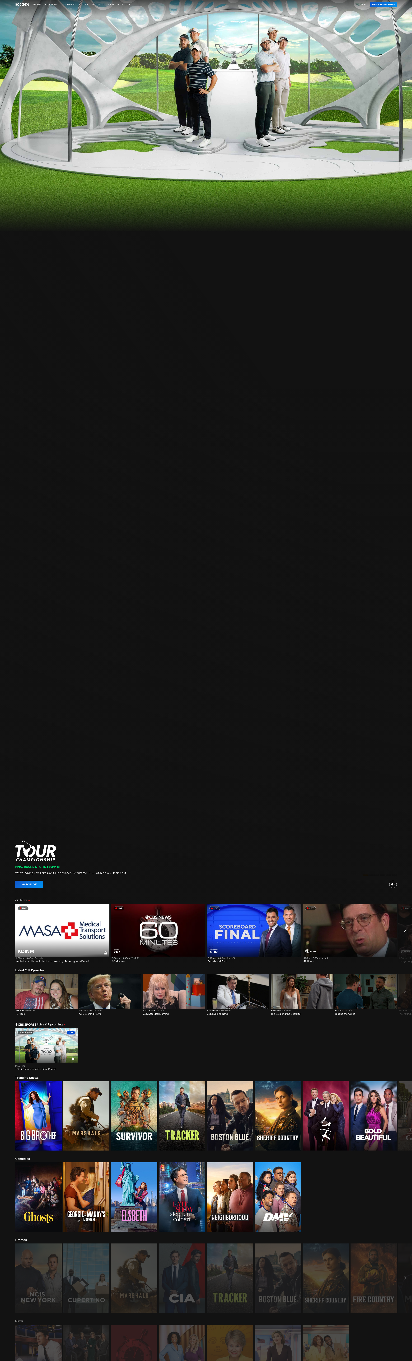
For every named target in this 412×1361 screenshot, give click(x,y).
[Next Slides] (404, 1049)
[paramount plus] (22, 4)
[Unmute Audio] (393, 884)
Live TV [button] (83, 4)
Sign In (362, 4)
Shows (37, 4)
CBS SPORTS (68, 4)
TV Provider (116, 4)
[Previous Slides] (7, 1049)
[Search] (128, 4)
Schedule (98, 4)
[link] (383, 4)
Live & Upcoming (50, 1024)
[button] (62, 935)
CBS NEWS (51, 4)
